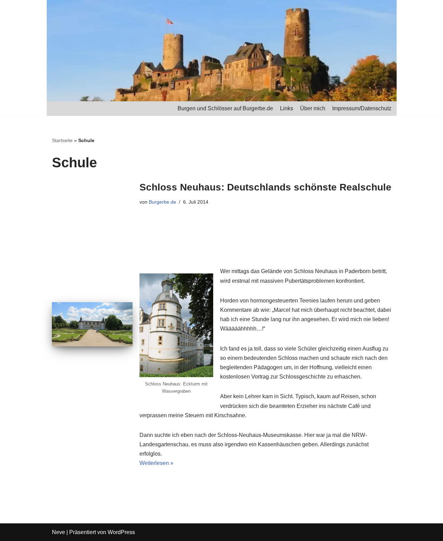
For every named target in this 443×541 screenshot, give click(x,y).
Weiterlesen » (156, 463)
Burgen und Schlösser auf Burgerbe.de (225, 108)
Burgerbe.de (162, 202)
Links (286, 108)
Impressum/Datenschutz (361, 108)
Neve (58, 532)
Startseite (62, 140)
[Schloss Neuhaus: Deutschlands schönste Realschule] (92, 324)
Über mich (312, 108)
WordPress (121, 532)
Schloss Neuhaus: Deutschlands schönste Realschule (265, 187)
